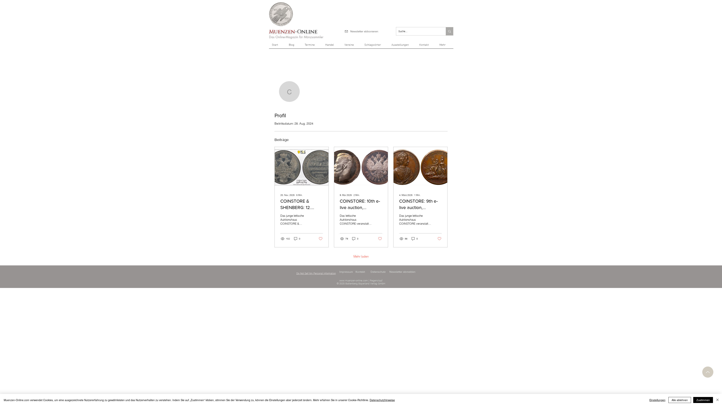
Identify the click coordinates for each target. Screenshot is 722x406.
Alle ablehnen (680, 400)
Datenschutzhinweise (382, 400)
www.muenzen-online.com (353, 280)
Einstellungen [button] (657, 400)
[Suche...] (449, 31)
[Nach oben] (707, 372)
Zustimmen (703, 400)
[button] (445, 46)
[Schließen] (717, 400)
